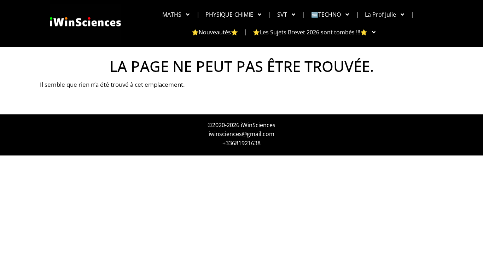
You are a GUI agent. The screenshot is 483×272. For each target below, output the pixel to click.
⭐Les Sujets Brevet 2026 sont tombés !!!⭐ (310, 32)
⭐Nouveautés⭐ (215, 32)
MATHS (171, 14)
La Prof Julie (380, 14)
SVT (282, 14)
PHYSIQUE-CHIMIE (229, 14)
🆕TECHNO (326, 14)
